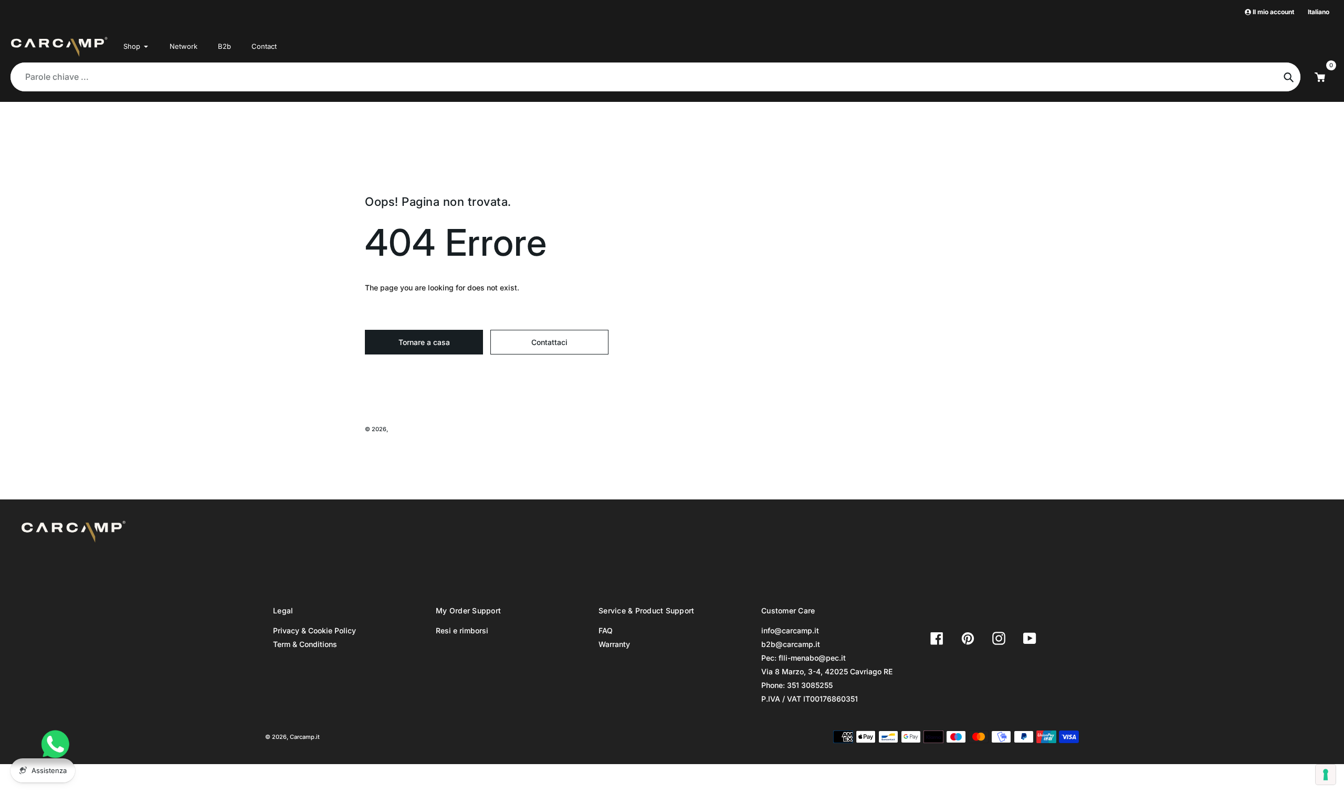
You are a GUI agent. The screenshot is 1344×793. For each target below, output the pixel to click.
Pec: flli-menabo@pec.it (803, 657)
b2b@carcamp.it (790, 644)
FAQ (605, 630)
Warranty (614, 644)
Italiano (1318, 12)
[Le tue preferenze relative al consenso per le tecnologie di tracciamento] (1326, 775)
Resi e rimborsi (462, 630)
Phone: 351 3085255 (797, 685)
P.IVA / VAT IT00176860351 (809, 698)
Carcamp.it (404, 429)
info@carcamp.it (790, 630)
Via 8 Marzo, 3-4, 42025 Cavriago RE (826, 671)
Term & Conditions (305, 644)
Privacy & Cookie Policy (314, 630)
